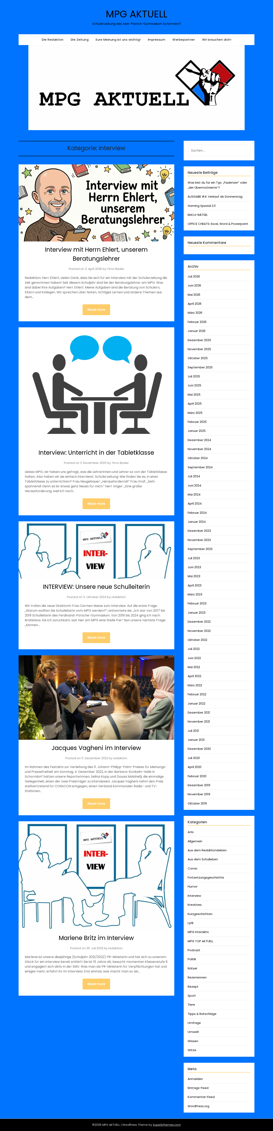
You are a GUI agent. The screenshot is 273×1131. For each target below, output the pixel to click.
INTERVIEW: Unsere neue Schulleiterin (96, 586)
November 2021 (199, 721)
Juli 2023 (194, 558)
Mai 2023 (194, 576)
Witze (192, 1050)
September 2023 (200, 549)
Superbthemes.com (167, 1125)
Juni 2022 (194, 658)
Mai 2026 (194, 295)
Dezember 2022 (199, 621)
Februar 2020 (197, 776)
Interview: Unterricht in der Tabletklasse (96, 452)
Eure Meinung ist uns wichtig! (118, 39)
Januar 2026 (196, 331)
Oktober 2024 (198, 458)
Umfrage (194, 1023)
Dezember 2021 (199, 712)
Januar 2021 (196, 740)
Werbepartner (183, 39)
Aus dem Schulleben (203, 859)
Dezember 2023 (199, 531)
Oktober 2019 (197, 803)
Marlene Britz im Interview (96, 938)
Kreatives (195, 905)
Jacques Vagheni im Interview (96, 748)
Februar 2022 (197, 694)
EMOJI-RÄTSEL (198, 215)
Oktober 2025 (198, 358)
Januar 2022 (196, 703)
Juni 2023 (194, 567)
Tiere (191, 1004)
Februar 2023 (197, 603)
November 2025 (199, 349)
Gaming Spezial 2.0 (202, 206)
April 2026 (194, 304)
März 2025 (195, 413)
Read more (96, 310)
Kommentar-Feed (201, 1097)
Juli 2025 (194, 376)
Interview (194, 896)
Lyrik (190, 923)
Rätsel (192, 968)
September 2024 (200, 467)
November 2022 (199, 631)
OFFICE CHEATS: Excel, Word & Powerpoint (218, 224)
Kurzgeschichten (200, 914)
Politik (192, 959)
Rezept (193, 986)
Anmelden (195, 1079)
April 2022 (194, 676)
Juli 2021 (193, 731)
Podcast (194, 950)
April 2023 (194, 585)
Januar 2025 (197, 431)
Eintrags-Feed (198, 1088)
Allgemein (195, 841)
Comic (192, 868)
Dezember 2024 (199, 440)
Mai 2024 (194, 494)
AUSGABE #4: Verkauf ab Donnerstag (215, 196)
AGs (191, 832)
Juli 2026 (194, 276)
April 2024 (195, 503)
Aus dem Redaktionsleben (207, 850)
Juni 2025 (194, 385)
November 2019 (199, 794)
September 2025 (200, 367)
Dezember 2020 (199, 749)
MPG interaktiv (198, 932)
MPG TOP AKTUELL (200, 941)
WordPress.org (198, 1106)
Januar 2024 (197, 522)
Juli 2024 (194, 476)
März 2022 (195, 685)
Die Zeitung (80, 39)
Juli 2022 (194, 649)
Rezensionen (197, 977)
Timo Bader (115, 269)
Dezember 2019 (199, 785)
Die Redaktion (53, 39)
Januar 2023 (196, 612)
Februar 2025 (197, 422)
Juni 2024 (194, 485)
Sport (192, 995)
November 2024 (199, 449)
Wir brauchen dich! (216, 39)
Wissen (193, 1041)
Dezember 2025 (199, 340)
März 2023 (195, 594)
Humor (192, 886)
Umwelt (193, 1032)
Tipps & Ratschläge (202, 1014)
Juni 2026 (194, 285)
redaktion (119, 597)
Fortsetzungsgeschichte (206, 877)
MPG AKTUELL (136, 14)
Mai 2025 (194, 394)
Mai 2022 (194, 667)
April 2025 (195, 403)
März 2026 (195, 313)
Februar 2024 (197, 513)
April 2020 (194, 767)
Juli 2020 (194, 758)
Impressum (156, 39)
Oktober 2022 (197, 640)
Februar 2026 (197, 322)
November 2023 (199, 540)
